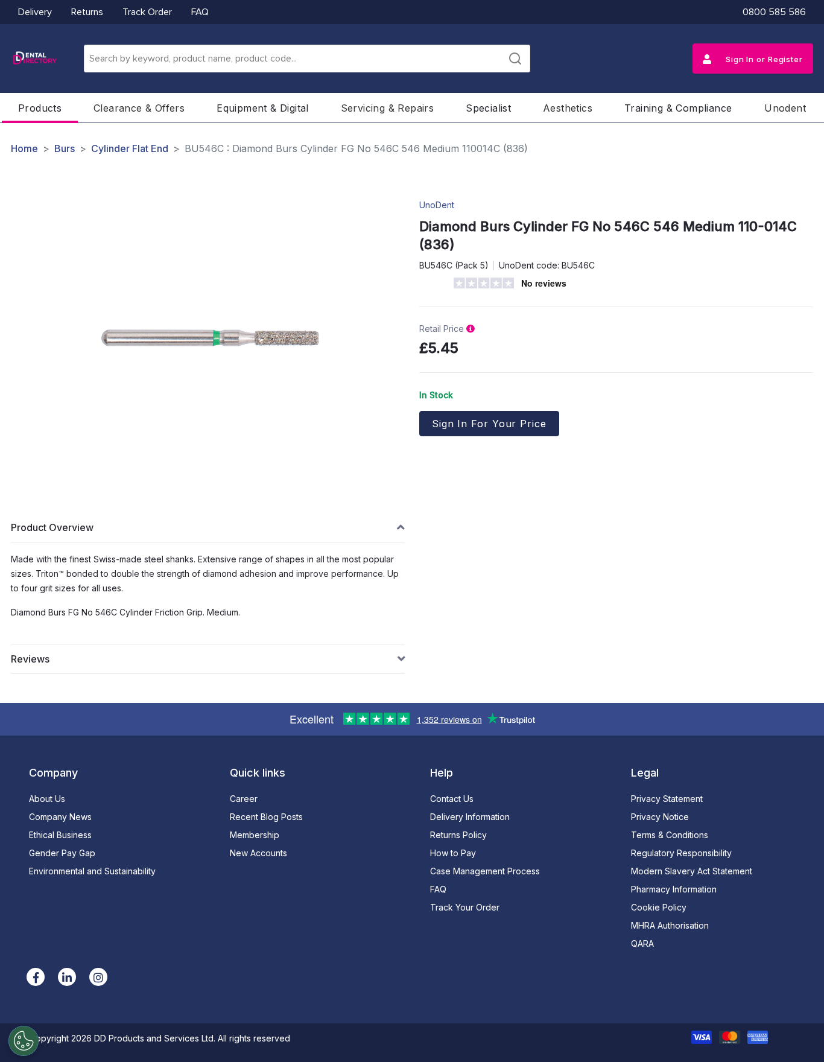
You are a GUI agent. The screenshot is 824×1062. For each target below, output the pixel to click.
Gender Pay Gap (62, 853)
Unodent (785, 108)
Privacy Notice (660, 817)
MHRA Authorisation (670, 925)
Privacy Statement (667, 798)
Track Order (147, 12)
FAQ (200, 12)
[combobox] (307, 58)
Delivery (35, 12)
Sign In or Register (763, 59)
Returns (87, 12)
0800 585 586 (774, 12)
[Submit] (515, 58)
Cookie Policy (658, 907)
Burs (64, 148)
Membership (254, 835)
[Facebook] (35, 977)
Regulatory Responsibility (681, 853)
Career (244, 798)
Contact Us (452, 798)
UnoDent (436, 205)
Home (24, 148)
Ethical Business (60, 835)
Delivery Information (470, 817)
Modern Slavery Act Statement (691, 871)
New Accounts (258, 853)
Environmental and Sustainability (92, 871)
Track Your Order (464, 907)
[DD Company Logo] (34, 58)
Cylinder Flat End (129, 148)
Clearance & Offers (139, 108)
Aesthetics (567, 108)
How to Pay (453, 853)
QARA (642, 943)
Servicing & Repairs (387, 108)
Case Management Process (485, 871)
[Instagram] (98, 977)
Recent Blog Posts (266, 817)
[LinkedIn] (67, 977)
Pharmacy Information (674, 889)
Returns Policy (458, 835)
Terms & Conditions (669, 835)
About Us (47, 798)
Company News (60, 817)
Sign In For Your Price (489, 424)
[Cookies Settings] (23, 1041)
